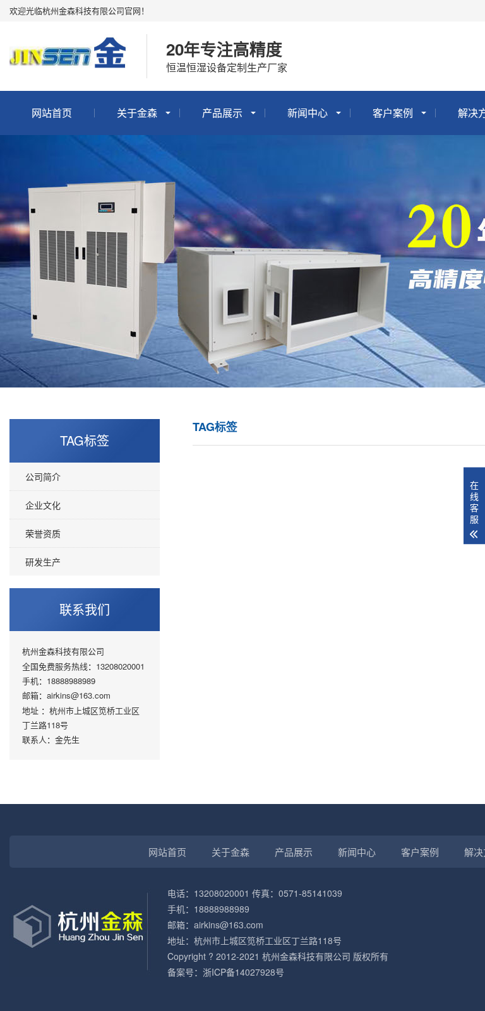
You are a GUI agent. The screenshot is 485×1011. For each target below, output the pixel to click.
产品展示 (222, 112)
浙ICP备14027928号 (243, 972)
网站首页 (52, 112)
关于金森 (137, 112)
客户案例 (393, 112)
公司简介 (43, 476)
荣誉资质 (43, 533)
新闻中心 (307, 112)
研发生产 (43, 561)
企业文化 (43, 505)
